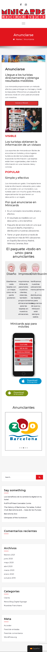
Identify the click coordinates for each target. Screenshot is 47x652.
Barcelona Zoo (10, 514)
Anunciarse (15, 69)
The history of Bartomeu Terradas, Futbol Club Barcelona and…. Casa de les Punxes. (23, 508)
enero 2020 (9, 574)
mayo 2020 (9, 562)
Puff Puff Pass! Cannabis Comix (17, 503)
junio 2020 (8, 559)
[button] (20, 448)
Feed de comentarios (13, 633)
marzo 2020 (9, 570)
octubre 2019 (10, 578)
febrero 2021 (9, 555)
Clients (7, 598)
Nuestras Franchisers (13, 605)
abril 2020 (8, 566)
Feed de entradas (11, 629)
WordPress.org (10, 637)
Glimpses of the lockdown (15, 518)
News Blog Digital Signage (15, 602)
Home (19, 39)
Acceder (7, 625)
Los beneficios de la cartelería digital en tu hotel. (23, 498)
